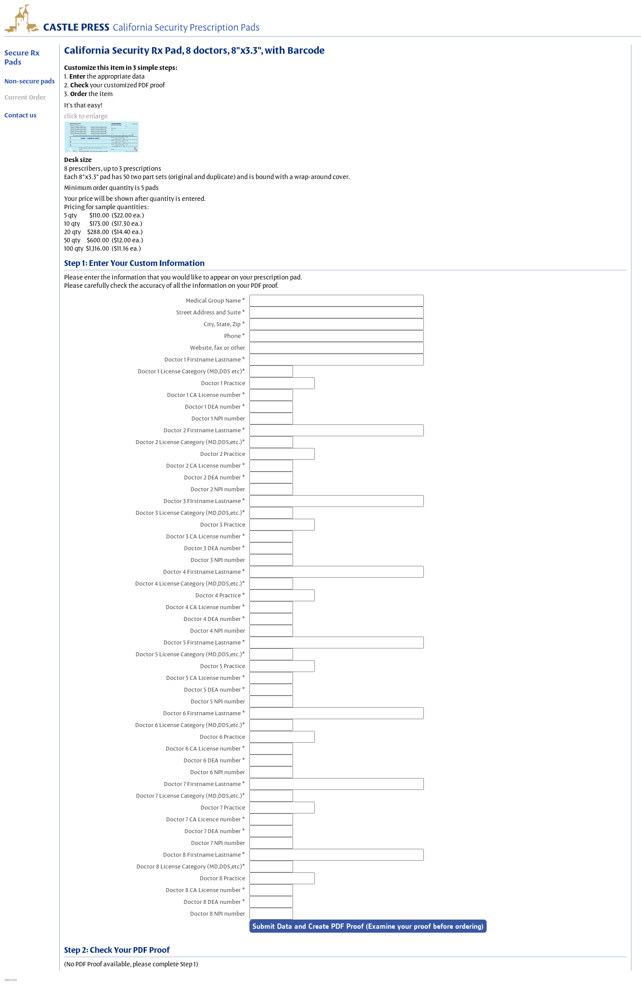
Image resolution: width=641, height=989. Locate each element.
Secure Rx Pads (22, 57)
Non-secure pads (29, 81)
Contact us (20, 115)
